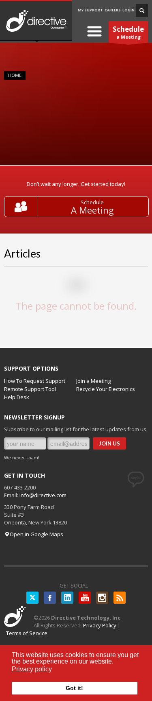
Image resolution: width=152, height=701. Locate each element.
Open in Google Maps (36, 534)
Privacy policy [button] (32, 669)
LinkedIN (67, 598)
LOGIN (128, 10)
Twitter (32, 598)
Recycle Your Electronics (105, 389)
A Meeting (92, 210)
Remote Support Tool (30, 389)
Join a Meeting (93, 380)
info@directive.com (42, 495)
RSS (119, 598)
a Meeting (128, 32)
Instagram (102, 598)
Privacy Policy (99, 625)
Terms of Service (26, 633)
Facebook (50, 598)
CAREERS (113, 10)
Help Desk (16, 397)
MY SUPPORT (90, 10)
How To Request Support (34, 380)
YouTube (85, 598)
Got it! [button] (74, 688)
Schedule (92, 202)
